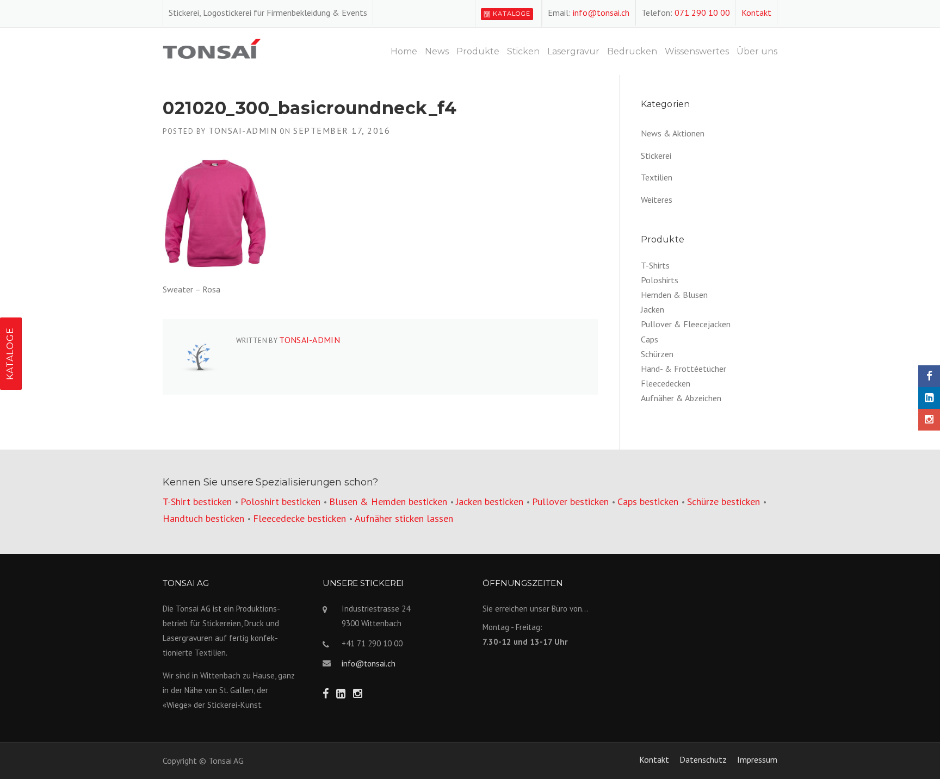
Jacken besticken (489, 501)
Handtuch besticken (203, 518)
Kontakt (756, 12)
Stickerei (656, 155)
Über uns (757, 51)
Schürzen (657, 353)
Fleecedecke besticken (299, 518)
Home (404, 51)
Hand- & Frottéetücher (683, 368)
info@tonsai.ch (601, 12)
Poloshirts (659, 280)
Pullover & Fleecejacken (686, 324)
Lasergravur (573, 51)
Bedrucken (632, 51)
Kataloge (511, 13)
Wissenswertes (697, 51)
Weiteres (656, 199)
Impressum (757, 759)
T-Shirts (655, 265)
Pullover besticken (570, 501)
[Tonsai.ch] (212, 47)
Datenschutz (703, 759)
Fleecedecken (665, 383)
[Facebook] (929, 376)
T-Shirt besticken (197, 501)
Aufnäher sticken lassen (404, 518)
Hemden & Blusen (674, 294)
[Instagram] (929, 420)
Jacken (652, 309)
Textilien (656, 177)
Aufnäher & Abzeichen (681, 397)
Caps (649, 339)
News (437, 51)
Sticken (523, 51)
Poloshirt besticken (280, 501)
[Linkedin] (929, 398)
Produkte (477, 51)
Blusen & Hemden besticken (388, 501)
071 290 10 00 (702, 12)
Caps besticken (647, 501)
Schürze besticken (723, 501)
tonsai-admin (242, 130)
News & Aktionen (672, 133)
